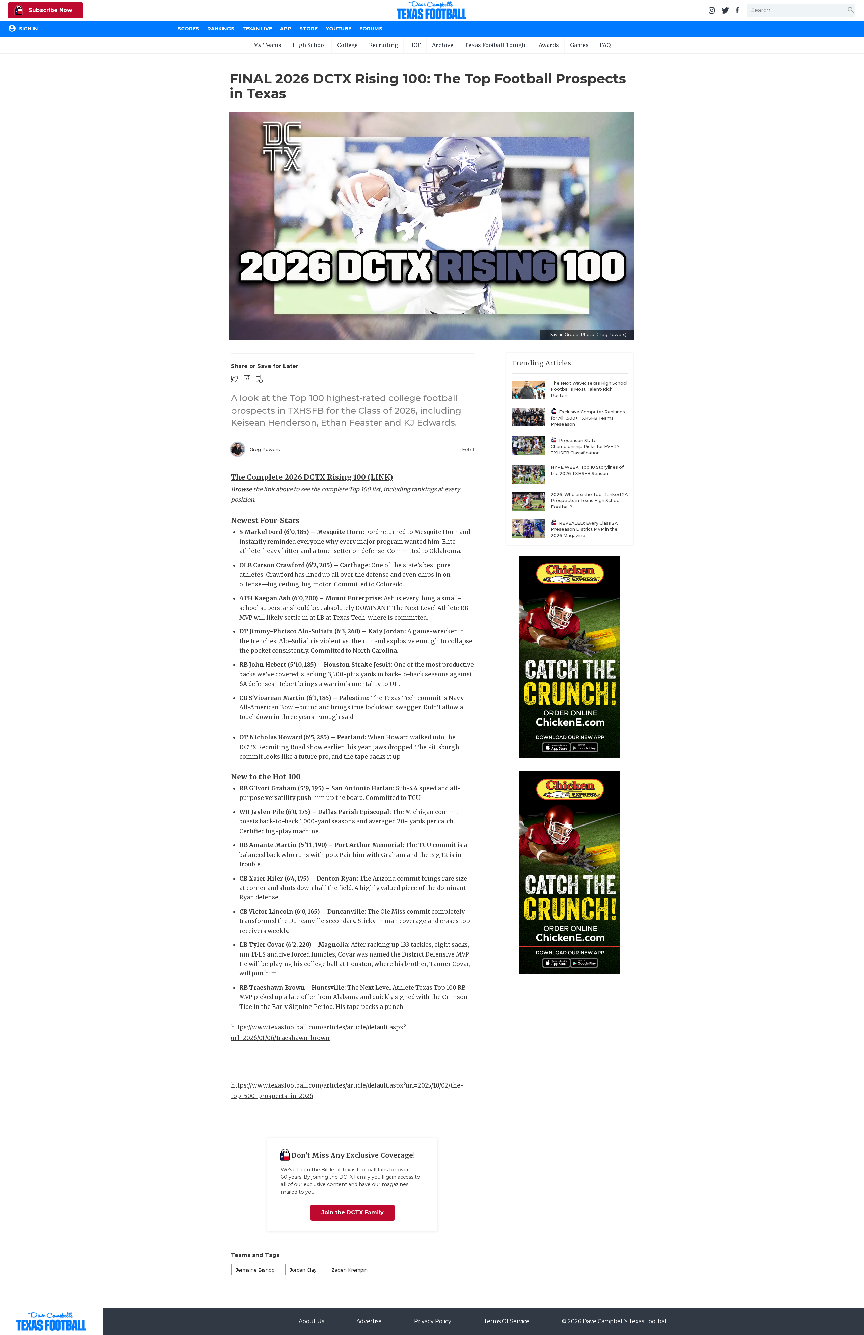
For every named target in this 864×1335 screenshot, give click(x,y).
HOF (415, 45)
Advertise (369, 1321)
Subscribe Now (49, 10)
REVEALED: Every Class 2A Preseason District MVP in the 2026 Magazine (584, 529)
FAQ (605, 45)
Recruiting (383, 45)
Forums (370, 29)
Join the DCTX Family (352, 1212)
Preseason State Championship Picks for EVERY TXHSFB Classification (585, 446)
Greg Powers (265, 449)
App (285, 29)
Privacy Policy (432, 1321)
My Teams (267, 45)
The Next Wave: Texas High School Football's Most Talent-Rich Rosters (589, 389)
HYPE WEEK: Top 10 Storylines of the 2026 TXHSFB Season (587, 470)
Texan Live (257, 29)
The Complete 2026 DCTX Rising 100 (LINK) (312, 477)
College (347, 45)
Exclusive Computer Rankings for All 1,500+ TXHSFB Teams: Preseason (588, 418)
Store (308, 29)
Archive (442, 45)
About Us (311, 1321)
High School (309, 45)
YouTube (338, 29)
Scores (188, 29)
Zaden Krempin (349, 1270)
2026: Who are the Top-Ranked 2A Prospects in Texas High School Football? (589, 500)
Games (579, 45)
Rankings (220, 29)
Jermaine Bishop (255, 1270)
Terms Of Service (507, 1321)
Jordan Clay (303, 1270)
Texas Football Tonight (496, 45)
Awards (549, 45)
